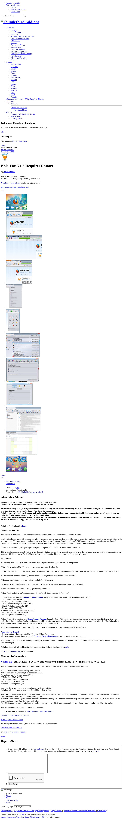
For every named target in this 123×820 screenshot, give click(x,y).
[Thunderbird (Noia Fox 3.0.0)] (23, 430)
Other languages (7, 806)
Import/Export (16, 47)
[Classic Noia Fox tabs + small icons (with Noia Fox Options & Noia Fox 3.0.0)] (24, 259)
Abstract (14, 71)
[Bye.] (16, 471)
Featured (14, 30)
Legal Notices (56, 811)
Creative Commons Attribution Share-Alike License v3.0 (23, 817)
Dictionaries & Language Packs (23, 114)
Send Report (13, 784)
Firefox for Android (18, 9)
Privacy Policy (6, 811)
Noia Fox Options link (12, 651)
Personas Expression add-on (45, 636)
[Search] (25, 16)
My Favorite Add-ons (19, 110)
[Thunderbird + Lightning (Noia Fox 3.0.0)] (21, 454)
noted (22, 815)
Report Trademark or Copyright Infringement (31, 811)
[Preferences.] (22, 381)
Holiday (14, 80)
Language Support (18, 49)
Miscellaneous (16, 56)
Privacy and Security (18, 58)
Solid (13, 93)
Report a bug (102, 811)
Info (17, 488)
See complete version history (12, 720)
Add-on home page (13, 481)
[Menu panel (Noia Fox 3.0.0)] (13, 332)
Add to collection (7, 152)
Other (13, 86)
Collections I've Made (19, 108)
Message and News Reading (21, 54)
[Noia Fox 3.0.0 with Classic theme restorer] (19, 283)
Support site (10, 484)
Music (13, 82)
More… (9, 112)
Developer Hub (16, 119)
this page (96, 751)
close (3, 736)
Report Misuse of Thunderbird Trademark (80, 811)
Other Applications (13, 5)
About (8, 796)
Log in (17, 3)
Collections (10, 101)
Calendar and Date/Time (20, 39)
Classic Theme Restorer (37, 619)
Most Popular (16, 32)
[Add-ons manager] (23, 357)
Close (3, 132)
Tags (12, 60)
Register (9, 3)
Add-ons (32, 22)
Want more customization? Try (25, 99)
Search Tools (15, 116)
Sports (13, 95)
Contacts (14, 43)
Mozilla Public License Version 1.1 (31, 492)
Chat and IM (15, 41)
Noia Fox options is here (10, 183)
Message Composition (19, 52)
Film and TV (15, 77)
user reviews (7, 150)
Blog (7, 798)
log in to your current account (14, 732)
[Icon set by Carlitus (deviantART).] (16, 210)
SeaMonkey (15, 12)
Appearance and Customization (22, 36)
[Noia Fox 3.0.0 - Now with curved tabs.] (19, 234)
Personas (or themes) (10, 632)
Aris (67, 647)
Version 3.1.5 (7, 661)
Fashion (14, 75)
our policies (38, 749)
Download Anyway (21, 187)
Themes (9, 62)
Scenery (14, 88)
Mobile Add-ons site (20, 141)
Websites (14, 97)
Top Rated (14, 34)
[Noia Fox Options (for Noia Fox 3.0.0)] (19, 405)
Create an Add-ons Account (11, 728)
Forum (8, 802)
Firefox (13, 7)
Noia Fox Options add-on (33, 597)
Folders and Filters (18, 45)
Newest (13, 69)
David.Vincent (9, 172)
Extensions (10, 28)
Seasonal (14, 90)
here (24, 526)
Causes (13, 73)
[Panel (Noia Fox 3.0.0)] (14, 308)
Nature (13, 84)
